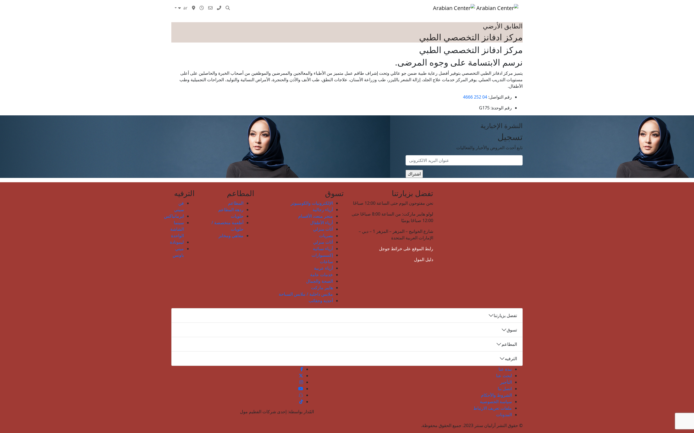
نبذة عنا (505, 369)
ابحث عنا (504, 376)
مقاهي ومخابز (231, 236)
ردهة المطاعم (230, 210)
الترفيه (511, 359)
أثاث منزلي (323, 229)
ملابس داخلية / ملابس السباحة (306, 294)
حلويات (237, 216)
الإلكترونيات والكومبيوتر (312, 203)
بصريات (326, 236)
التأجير (506, 382)
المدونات (306, 8)
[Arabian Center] (475, 8)
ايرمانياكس (174, 216)
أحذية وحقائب (321, 301)
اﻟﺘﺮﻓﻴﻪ (383, 8)
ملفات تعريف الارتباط (492, 408)
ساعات (326, 262)
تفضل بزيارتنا (505, 315)
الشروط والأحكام (496, 395)
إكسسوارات (322, 255)
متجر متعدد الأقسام (315, 216)
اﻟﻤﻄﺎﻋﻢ (401, 8)
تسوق (425, 8)
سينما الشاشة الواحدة (177, 229)
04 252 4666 (475, 97)
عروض (345, 8)
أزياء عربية (323, 268)
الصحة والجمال (319, 281)
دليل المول (423, 259)
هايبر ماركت (322, 288)
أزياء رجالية (323, 210)
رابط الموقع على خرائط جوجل (406, 249)
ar (185, 8)
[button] (227, 7)
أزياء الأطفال (321, 223)
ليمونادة (177, 242)
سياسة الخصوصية (496, 402)
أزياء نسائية (323, 249)
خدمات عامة (321, 275)
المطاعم (235, 203)
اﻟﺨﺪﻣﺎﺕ (327, 8)
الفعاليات (364, 8)
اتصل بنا (505, 389)
